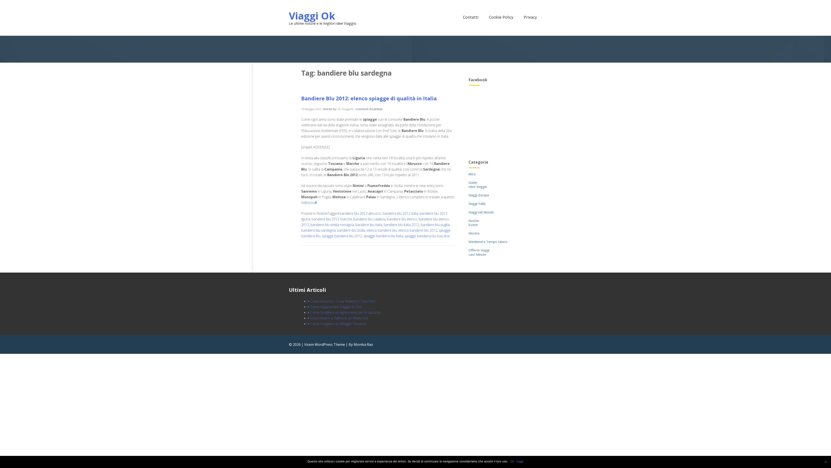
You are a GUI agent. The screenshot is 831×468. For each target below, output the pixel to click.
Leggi (519, 461)
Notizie (322, 213)
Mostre (474, 233)
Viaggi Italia (477, 203)
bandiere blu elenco (402, 219)
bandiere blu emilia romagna (332, 224)
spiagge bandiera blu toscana (426, 236)
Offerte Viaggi (479, 250)
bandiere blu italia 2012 (401, 224)
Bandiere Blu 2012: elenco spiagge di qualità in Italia (369, 98)
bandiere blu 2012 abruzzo (360, 213)
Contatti (470, 17)
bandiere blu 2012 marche (332, 219)
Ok (512, 461)
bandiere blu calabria (369, 219)
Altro (472, 174)
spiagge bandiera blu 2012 (342, 236)
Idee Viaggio (478, 186)
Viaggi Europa (479, 195)
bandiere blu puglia (435, 224)
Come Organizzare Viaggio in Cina (336, 306)
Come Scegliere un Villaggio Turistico (338, 323)
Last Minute (477, 254)
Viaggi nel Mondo (481, 212)
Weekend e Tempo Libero (488, 241)
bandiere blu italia (368, 224)
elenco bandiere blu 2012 (417, 230)
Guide (473, 182)
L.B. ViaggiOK (345, 109)
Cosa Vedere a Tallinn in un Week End (339, 318)
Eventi (473, 225)
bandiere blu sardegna (318, 230)
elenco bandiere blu (382, 230)
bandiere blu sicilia (351, 230)
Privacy (530, 17)
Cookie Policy (501, 17)
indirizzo (307, 202)
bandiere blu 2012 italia (400, 213)
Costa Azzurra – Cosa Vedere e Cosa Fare (342, 301)
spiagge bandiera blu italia (383, 236)
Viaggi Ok (312, 15)
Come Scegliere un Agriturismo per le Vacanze (345, 312)
